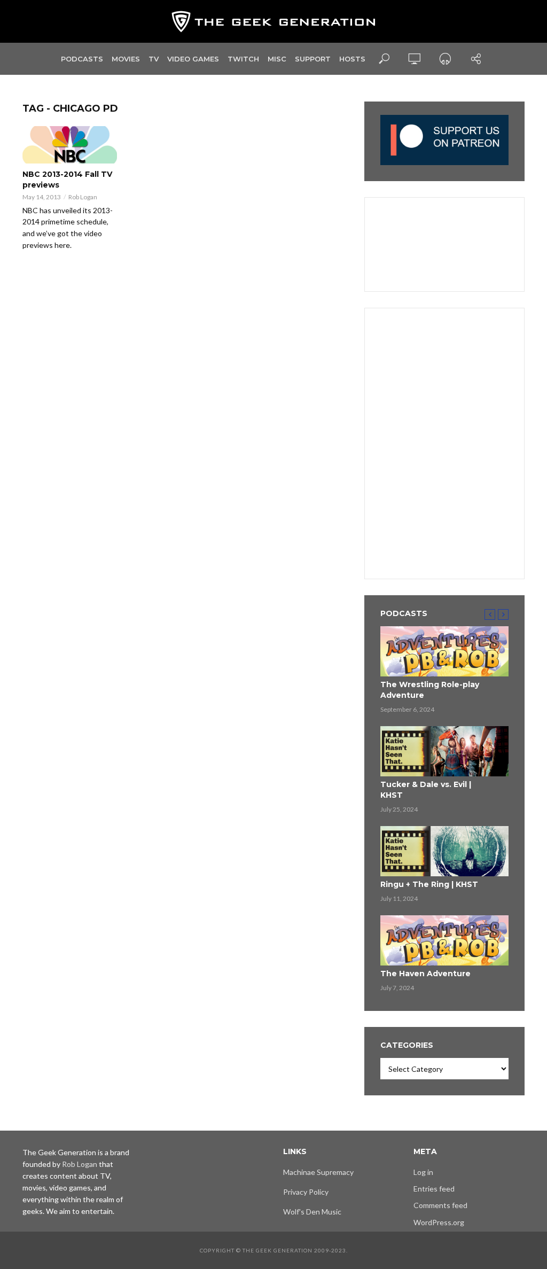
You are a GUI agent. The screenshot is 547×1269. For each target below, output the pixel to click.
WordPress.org (438, 1222)
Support (313, 59)
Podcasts (82, 59)
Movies (126, 59)
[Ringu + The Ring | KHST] (444, 851)
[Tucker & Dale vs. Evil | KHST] (444, 751)
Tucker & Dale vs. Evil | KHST (425, 790)
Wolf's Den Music (312, 1211)
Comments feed (440, 1205)
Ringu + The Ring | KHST (429, 884)
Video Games (193, 59)
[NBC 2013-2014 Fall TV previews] (69, 145)
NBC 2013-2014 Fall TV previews (67, 179)
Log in (423, 1172)
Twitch (243, 59)
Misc (277, 59)
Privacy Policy (306, 1191)
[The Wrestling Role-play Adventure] (444, 651)
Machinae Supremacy (318, 1172)
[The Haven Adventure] (444, 940)
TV (154, 59)
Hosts (352, 59)
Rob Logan (82, 197)
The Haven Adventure (425, 973)
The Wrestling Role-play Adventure (429, 690)
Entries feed (434, 1188)
